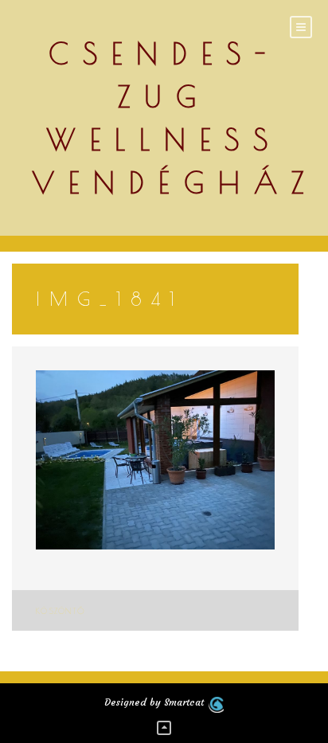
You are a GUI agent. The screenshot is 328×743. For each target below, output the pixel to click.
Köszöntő (60, 611)
